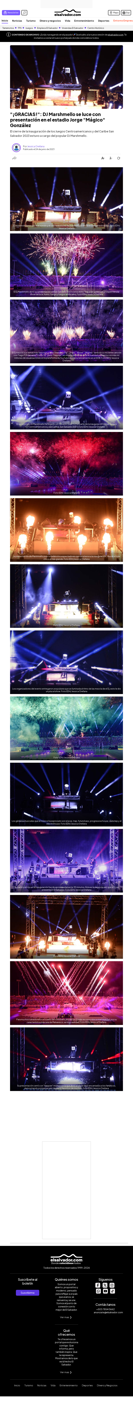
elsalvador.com (115, 34)
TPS (20, 28)
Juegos (29, 28)
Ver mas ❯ (66, 1317)
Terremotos (8, 28)
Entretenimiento (84, 20)
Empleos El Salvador (47, 28)
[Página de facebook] (97, 1286)
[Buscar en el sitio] (24, 12)
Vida (67, 20)
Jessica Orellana (35, 146)
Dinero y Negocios (107, 1385)
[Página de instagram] (112, 1286)
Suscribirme (28, 1292)
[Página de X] (104, 1286)
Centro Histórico (95, 28)
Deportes (103, 20)
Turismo (31, 20)
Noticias (17, 20)
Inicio (5, 20)
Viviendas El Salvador (72, 28)
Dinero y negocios (50, 20)
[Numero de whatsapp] (98, 1292)
